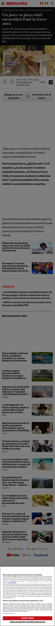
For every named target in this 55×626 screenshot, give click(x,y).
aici (27, 591)
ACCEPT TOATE (27, 618)
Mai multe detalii (12, 582)
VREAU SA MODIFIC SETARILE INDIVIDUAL (27, 622)
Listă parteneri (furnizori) (9, 613)
